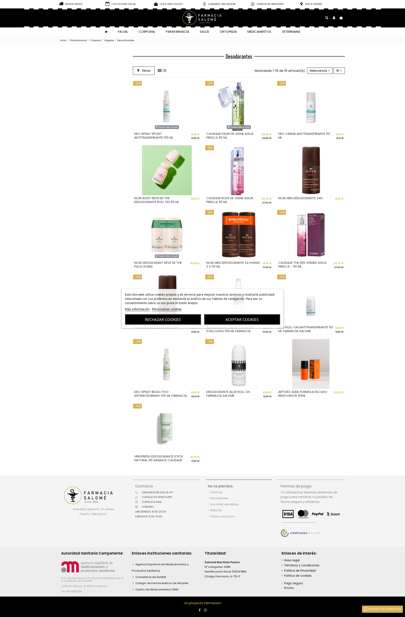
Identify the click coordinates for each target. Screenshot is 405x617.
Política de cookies (298, 576)
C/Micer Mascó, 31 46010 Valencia (84, 586)
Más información (137, 309)
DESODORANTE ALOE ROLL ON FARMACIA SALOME (228, 394)
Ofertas (216, 492)
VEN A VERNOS (313, 4)
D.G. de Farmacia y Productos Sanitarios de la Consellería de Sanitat (92, 579)
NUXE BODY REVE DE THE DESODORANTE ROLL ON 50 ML (156, 200)
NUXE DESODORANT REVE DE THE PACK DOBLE (158, 264)
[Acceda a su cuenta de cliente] (334, 17)
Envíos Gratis (74, 4)
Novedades (219, 498)
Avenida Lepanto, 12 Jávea (93, 509)
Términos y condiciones (301, 565)
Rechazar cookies (163, 319)
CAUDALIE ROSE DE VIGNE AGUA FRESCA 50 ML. (229, 200)
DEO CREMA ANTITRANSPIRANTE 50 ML (304, 135)
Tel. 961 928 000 (71, 591)
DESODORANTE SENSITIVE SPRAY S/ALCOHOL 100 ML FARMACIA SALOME (230, 331)
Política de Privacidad (300, 570)
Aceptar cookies (242, 319)
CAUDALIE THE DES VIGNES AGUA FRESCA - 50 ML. (302, 264)
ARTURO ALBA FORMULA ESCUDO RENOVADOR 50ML (302, 394)
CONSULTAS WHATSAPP (270, 4)
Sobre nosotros (222, 516)
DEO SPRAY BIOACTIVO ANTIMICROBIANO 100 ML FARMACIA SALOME (160, 396)
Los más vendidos (224, 504)
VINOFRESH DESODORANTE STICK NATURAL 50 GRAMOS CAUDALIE (158, 458)
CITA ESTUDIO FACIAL (124, 4)
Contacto (144, 486)
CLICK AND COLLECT (171, 4)
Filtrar (145, 70)
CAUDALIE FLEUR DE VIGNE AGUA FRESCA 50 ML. (230, 135)
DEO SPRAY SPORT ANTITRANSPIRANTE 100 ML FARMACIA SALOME (153, 137)
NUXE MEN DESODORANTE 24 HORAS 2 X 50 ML (233, 264)
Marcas (216, 510)
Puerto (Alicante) (93, 514)
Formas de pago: (296, 486)
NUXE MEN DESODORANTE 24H (300, 198)
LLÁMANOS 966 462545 (222, 4)
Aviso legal (292, 560)
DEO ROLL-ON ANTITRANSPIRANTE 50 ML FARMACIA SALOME (305, 329)
